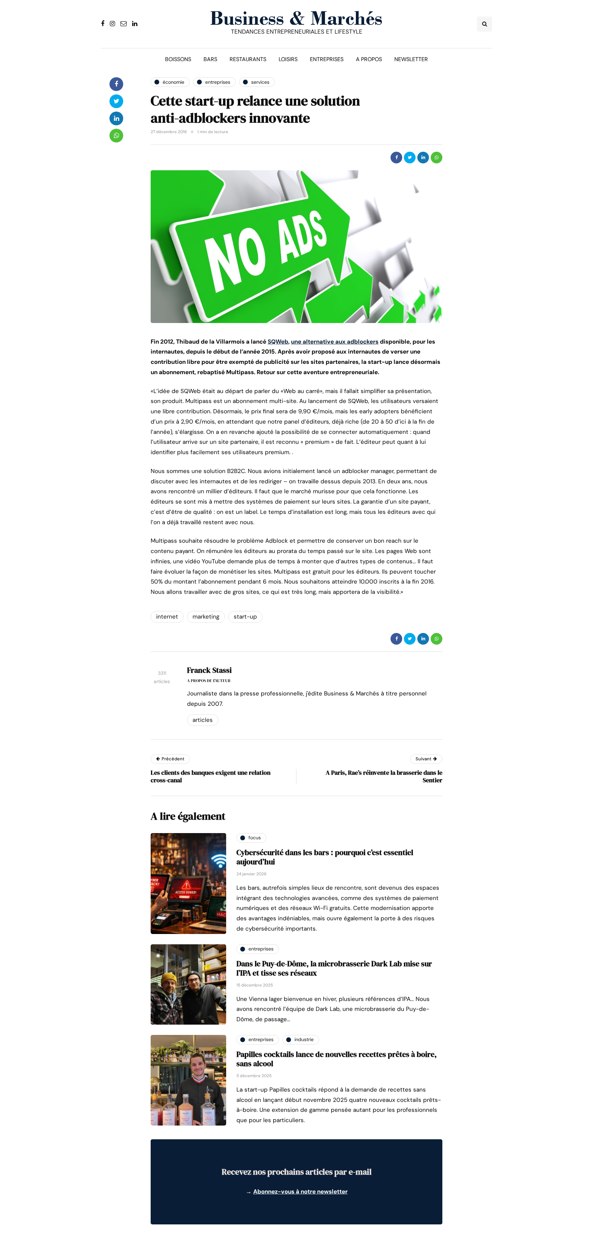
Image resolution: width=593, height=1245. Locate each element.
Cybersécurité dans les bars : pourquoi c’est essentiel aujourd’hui (324, 857)
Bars (210, 59)
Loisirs (288, 59)
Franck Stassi (209, 670)
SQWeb (278, 341)
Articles (203, 720)
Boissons (178, 59)
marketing (206, 616)
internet (167, 616)
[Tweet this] (410, 157)
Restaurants (248, 59)
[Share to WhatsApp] (436, 157)
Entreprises (327, 59)
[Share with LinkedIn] (423, 157)
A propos (369, 59)
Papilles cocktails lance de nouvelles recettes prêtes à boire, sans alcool (336, 1059)
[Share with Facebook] (396, 157)
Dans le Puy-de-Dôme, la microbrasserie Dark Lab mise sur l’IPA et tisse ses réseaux (334, 968)
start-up (245, 616)
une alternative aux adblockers (335, 341)
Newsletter (411, 59)
